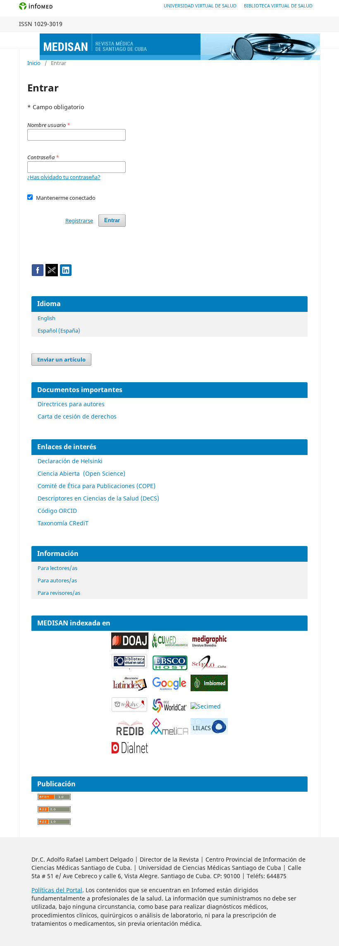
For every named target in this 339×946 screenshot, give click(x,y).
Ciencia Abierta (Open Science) (81, 473)
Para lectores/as (57, 568)
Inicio (34, 63)
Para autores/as (57, 580)
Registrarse (79, 220)
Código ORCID (57, 511)
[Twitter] (51, 274)
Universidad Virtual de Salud (200, 5)
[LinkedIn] (66, 274)
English (46, 318)
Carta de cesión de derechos (77, 416)
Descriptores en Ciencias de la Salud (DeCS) (98, 498)
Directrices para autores (71, 404)
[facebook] (37, 274)
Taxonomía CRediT (63, 523)
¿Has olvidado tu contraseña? (63, 177)
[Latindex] (129, 690)
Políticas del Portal (56, 890)
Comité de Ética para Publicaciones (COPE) (96, 486)
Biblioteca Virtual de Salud (278, 5)
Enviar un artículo (61, 359)
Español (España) (59, 330)
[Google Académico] (169, 690)
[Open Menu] (27, 39)
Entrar (112, 220)
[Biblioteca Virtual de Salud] (129, 668)
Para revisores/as (59, 592)
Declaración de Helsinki (70, 461)
